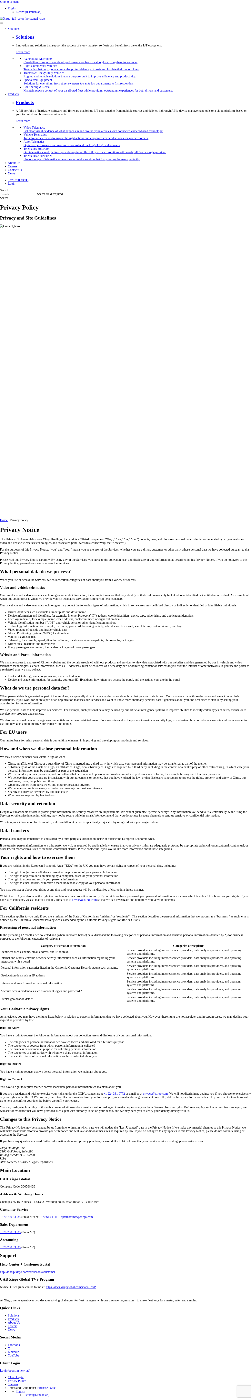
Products (25, 102)
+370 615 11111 (49, 1217)
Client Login (16, 1377)
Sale (52, 1388)
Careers (12, 1326)
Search (4, 190)
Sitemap (13, 1384)
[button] (4, 198)
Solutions (25, 37)
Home (4, 520)
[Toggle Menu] (1, 23)
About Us (14, 1322)
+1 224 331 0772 (114, 1093)
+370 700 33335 (10, 1217)
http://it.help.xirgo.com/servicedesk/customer (27, 1272)
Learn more (23, 52)
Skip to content (9, 1)
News (11, 1329)
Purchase (42, 1388)
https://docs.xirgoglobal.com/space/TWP (71, 1287)
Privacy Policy (17, 1381)
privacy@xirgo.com (84, 899)
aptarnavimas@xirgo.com (77, 1217)
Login (11, 183)
